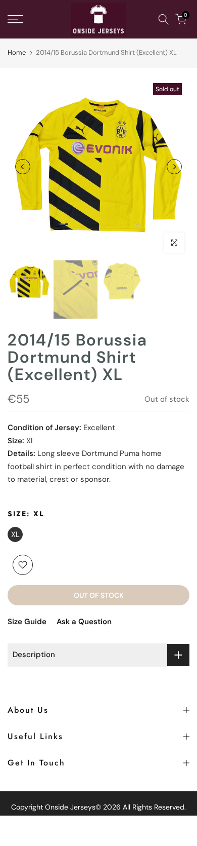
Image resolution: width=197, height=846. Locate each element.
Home (17, 52)
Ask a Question (84, 622)
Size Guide (27, 622)
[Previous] (22, 166)
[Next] (174, 166)
